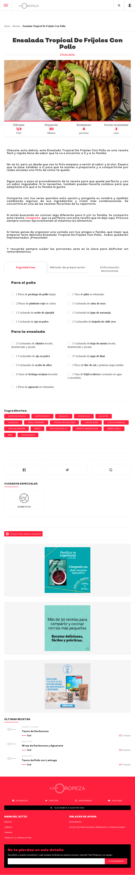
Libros (8, 827)
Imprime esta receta (25, 534)
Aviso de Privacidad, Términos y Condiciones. (97, 827)
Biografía (75, 822)
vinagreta (32, 218)
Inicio (7, 26)
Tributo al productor (17, 837)
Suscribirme (116, 861)
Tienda (8, 832)
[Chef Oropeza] (28, 5)
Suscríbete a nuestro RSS (69, 808)
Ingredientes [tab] (25, 267)
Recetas (16, 26)
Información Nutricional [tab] (109, 269)
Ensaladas (67, 55)
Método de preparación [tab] (67, 267)
